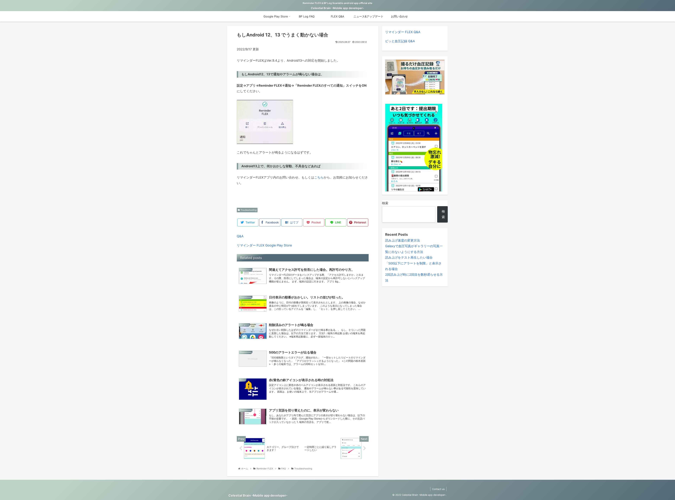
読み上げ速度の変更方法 (402, 240)
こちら (319, 177)
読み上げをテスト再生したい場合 (409, 257)
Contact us (438, 488)
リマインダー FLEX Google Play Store (264, 245)
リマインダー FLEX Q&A (402, 32)
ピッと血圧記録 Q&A (400, 41)
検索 (385, 203)
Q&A (240, 236)
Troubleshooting (248, 210)
